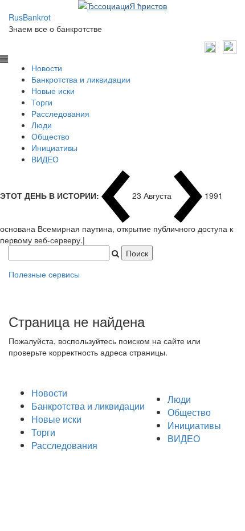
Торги (41, 102)
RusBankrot (30, 17)
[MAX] (212, 46)
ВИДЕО (45, 159)
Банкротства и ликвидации (80, 79)
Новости (46, 67)
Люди (41, 124)
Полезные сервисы (44, 274)
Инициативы (54, 147)
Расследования (60, 113)
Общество (50, 136)
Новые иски (53, 90)
